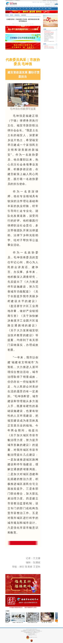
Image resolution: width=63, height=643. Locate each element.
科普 (30, 8)
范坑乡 (56, 6)
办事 (42, 8)
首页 (7, 8)
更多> (56, 29)
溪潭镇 (26, 6)
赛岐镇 (22, 6)
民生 (17, 8)
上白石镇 (54, 6)
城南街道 (9, 6)
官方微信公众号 (44, 2)
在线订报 (41, 2)
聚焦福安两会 (17, 15)
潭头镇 (39, 6)
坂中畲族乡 (19, 6)
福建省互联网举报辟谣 (54, 0)
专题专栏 (11, 15)
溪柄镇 (24, 6)
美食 (39, 8)
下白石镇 (35, 6)
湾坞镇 (30, 6)
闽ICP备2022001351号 (36, 632)
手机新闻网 (51, 2)
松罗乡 (51, 6)
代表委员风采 (23, 15)
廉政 (46, 8)
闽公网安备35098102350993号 (33, 637)
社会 (13, 8)
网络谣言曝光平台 (45, 0)
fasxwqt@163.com (40, 631)
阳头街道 (12, 6)
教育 (26, 8)
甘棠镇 (37, 6)
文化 (36, 8)
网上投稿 (38, 2)
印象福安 (49, 8)
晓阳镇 (43, 6)
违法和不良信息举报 (49, 0)
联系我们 (57, 2)
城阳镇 (17, 6)
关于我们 (54, 2)
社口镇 (41, 6)
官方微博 (48, 2)
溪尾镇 (32, 6)
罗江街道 (15, 6)
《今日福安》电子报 (34, 2)
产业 (23, 8)
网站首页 (7, 15)
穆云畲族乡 (46, 6)
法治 (20, 8)
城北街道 (7, 6)
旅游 (33, 8)
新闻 (10, 8)
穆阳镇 (28, 6)
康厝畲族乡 (49, 6)
